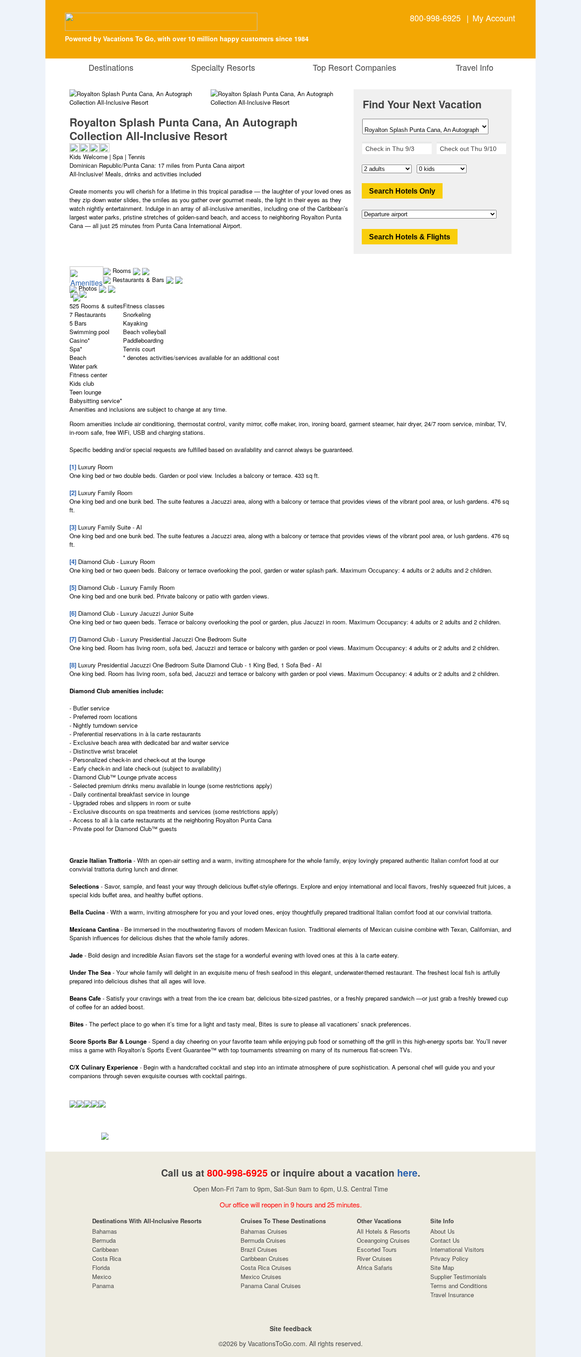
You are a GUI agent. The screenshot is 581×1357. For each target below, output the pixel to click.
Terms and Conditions (458, 1285)
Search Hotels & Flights (409, 237)
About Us (442, 1231)
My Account (494, 18)
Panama (103, 1285)
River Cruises (374, 1258)
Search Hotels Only (402, 191)
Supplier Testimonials (458, 1276)
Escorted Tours (377, 1249)
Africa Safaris (375, 1267)
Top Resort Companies (352, 67)
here (407, 1172)
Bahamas (104, 1231)
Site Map (442, 1267)
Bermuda (104, 1240)
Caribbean (105, 1249)
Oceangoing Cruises (383, 1240)
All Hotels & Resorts (383, 1231)
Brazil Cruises (259, 1249)
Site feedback (291, 1328)
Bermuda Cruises (263, 1240)
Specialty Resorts (221, 67)
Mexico (101, 1276)
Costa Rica (106, 1258)
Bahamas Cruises (264, 1231)
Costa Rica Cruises (266, 1267)
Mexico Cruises (261, 1276)
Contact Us (445, 1240)
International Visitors (457, 1249)
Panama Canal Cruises (271, 1285)
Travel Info (472, 67)
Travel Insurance (452, 1294)
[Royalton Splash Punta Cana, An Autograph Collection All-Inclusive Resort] (281, 98)
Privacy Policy (449, 1258)
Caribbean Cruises (265, 1258)
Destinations (108, 67)
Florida (101, 1267)
